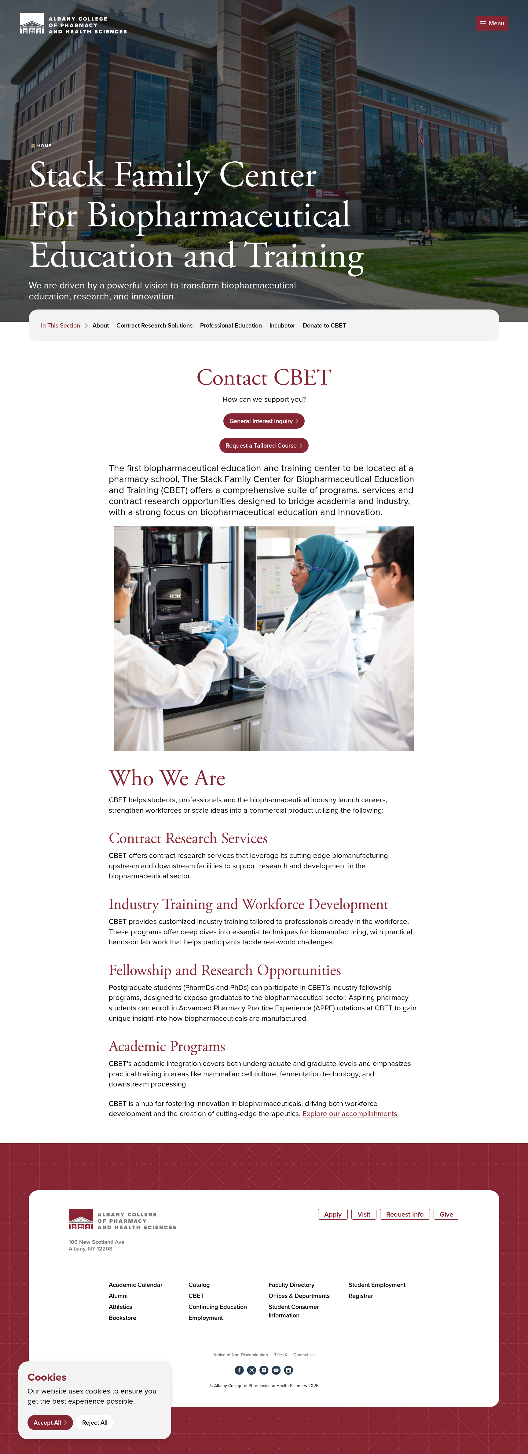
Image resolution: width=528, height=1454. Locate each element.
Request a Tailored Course (261, 445)
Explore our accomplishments (349, 1113)
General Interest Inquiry (261, 420)
